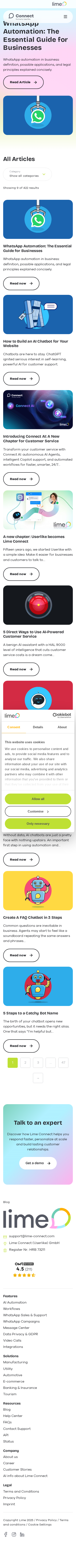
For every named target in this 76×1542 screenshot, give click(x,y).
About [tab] (62, 727)
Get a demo (35, 1163)
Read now (24, 285)
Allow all (38, 799)
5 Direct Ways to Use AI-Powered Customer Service (33, 634)
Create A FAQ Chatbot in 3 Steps (32, 917)
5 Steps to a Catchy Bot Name (30, 1013)
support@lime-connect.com (31, 1236)
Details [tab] (38, 727)
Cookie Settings (40, 1525)
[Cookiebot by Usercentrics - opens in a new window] (53, 715)
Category (15, 171)
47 (63, 1062)
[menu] (65, 16)
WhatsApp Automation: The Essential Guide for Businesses (35, 35)
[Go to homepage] (21, 16)
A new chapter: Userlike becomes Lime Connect (34, 539)
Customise (35, 811)
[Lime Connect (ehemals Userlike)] (38, 1270)
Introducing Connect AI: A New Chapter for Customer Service (31, 438)
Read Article (20, 84)
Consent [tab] (13, 727)
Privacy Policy (46, 1520)
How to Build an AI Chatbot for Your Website (35, 343)
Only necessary (38, 823)
